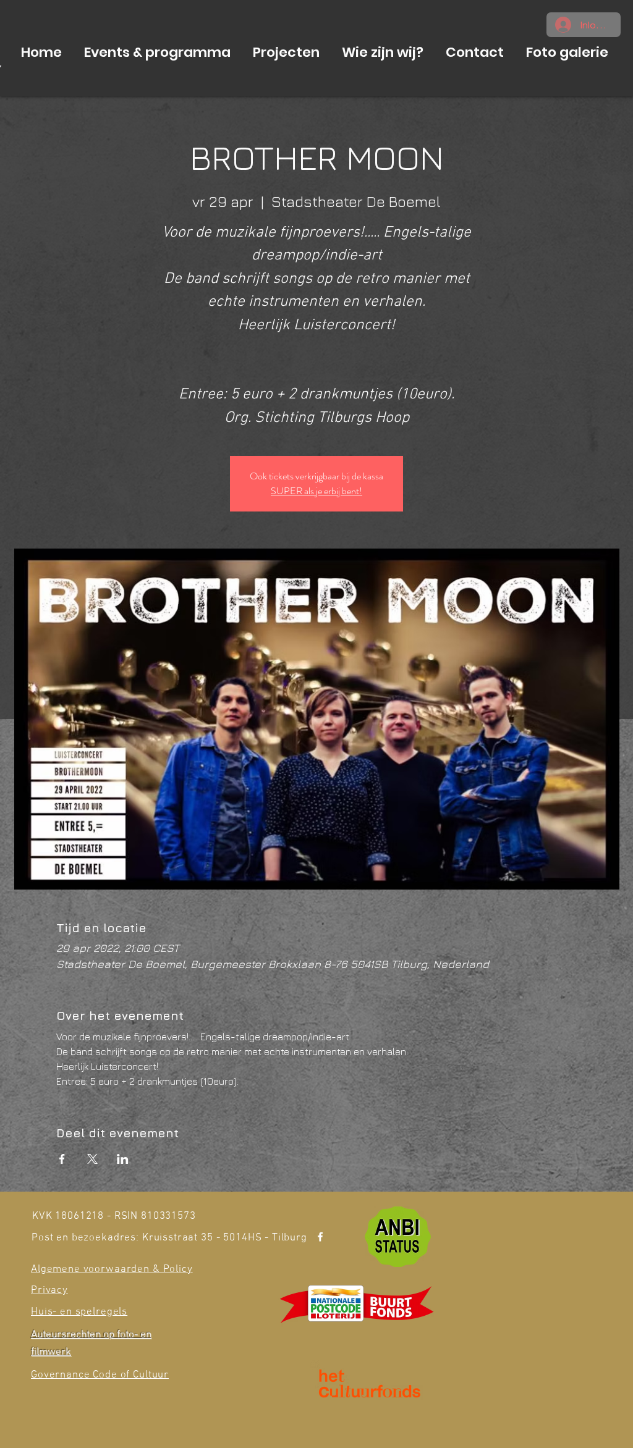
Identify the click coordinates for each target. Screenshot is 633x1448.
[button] (157, 52)
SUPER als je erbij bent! (316, 491)
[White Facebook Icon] (320, 1237)
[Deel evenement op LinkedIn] (123, 1159)
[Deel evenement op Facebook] (62, 1159)
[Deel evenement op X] (92, 1159)
